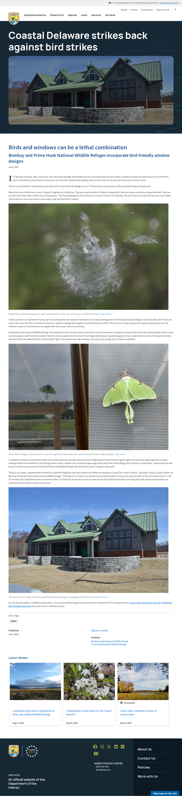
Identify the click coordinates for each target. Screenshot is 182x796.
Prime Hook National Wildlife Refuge (108, 644)
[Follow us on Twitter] (110, 747)
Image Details (105, 314)
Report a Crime (163, 10)
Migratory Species (99, 630)
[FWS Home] (14, 18)
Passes (124, 10)
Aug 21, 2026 (18, 723)
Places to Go (57, 15)
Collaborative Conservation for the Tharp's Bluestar (89, 712)
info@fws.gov (103, 769)
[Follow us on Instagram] (103, 747)
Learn (84, 15)
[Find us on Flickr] (123, 747)
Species (72, 15)
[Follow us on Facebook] (96, 747)
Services (96, 15)
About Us (145, 749)
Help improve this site (165, 793)
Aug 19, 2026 (125, 723)
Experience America (35, 15)
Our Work (110, 15)
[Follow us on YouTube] (97, 754)
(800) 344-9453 (102, 766)
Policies (144, 767)
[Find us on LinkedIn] (117, 747)
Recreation (129, 703)
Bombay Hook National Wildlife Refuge (109, 641)
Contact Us (146, 758)
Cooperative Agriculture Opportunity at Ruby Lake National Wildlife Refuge (33, 712)
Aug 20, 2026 (72, 723)
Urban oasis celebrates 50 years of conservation (138, 712)
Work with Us (148, 776)
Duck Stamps (147, 10)
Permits (134, 10)
